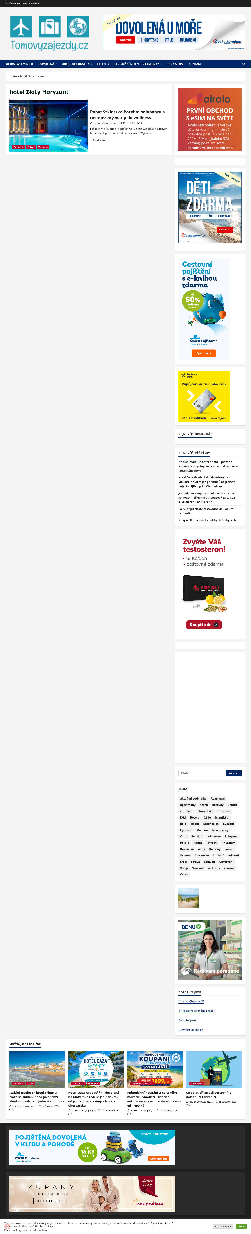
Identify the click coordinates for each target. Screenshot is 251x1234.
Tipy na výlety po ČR (191, 1001)
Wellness (43, 147)
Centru (232, 805)
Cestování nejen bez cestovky (136, 64)
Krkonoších (211, 824)
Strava (195, 862)
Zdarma (229, 868)
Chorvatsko (205, 811)
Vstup (184, 868)
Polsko (30, 147)
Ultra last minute (20, 64)
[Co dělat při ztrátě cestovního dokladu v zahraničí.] (214, 1069)
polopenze (214, 836)
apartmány (188, 805)
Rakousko (187, 849)
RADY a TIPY (196, 1083)
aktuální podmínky (193, 798)
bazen (204, 805)
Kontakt (195, 64)
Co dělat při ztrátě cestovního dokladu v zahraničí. (208, 1095)
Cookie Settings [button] (223, 1226)
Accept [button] (241, 1226)
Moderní (202, 830)
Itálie (207, 817)
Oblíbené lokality (76, 64)
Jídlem (194, 824)
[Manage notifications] (7, 1226)
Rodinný (215, 849)
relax (201, 849)
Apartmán (218, 798)
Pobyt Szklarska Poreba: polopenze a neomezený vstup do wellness (48, 126)
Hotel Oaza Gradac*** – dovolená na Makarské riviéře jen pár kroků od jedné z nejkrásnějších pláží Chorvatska (206, 482)
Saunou (185, 855)
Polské (197, 843)
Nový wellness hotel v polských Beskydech (207, 520)
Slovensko (202, 855)
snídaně (233, 855)
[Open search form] (243, 64)
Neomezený (220, 830)
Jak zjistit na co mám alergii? (196, 1011)
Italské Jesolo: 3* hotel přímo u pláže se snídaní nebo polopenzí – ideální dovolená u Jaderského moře (208, 466)
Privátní (212, 843)
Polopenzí (231, 836)
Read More (100, 140)
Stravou (209, 862)
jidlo (183, 824)
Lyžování (186, 830)
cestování (186, 811)
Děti (183, 817)
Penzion (196, 836)
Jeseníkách (222, 817)
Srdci (183, 862)
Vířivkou (198, 868)
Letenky (103, 64)
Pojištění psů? (187, 1020)
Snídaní (218, 855)
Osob (183, 836)
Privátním (228, 843)
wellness (214, 868)
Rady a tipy (175, 64)
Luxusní (228, 824)
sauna (229, 849)
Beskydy (218, 805)
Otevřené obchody (190, 1030)
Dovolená (46, 64)
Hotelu (194, 817)
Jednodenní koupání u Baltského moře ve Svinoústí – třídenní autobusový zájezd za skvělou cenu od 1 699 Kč (206, 497)
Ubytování (226, 862)
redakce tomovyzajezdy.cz (105, 123)
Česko (184, 874)
